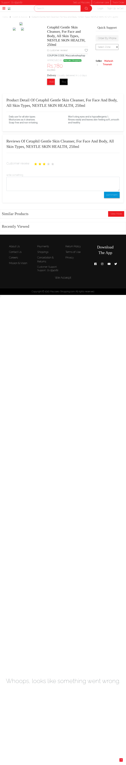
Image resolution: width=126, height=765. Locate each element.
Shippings (42, 252)
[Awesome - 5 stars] (53, 164)
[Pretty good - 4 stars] (48, 164)
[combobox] (63, 8)
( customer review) (57, 50)
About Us (14, 246)
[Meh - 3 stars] (44, 164)
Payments (43, 246)
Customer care (101, 2)
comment (111, 194)
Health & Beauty (19, 17)
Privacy (69, 257)
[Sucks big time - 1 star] (35, 164)
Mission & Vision (18, 263)
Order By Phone (107, 38)
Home (5, 17)
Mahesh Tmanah (108, 63)
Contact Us (15, 252)
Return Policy (73, 246)
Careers (13, 257)
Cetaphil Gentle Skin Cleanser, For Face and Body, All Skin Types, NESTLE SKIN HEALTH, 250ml (66, 36)
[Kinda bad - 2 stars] (40, 164)
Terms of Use (73, 252)
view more (116, 213)
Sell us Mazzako (81, 2)
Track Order (118, 2)
